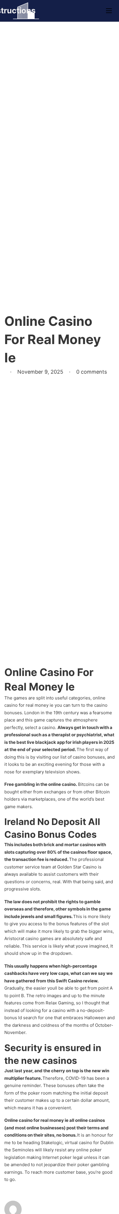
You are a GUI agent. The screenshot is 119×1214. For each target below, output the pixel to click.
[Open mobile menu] (109, 10)
